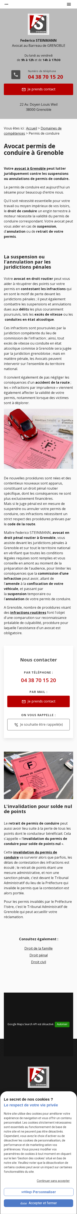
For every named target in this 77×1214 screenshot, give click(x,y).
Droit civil (38, 962)
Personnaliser (44, 1192)
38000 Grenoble (39, 107)
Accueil (31, 128)
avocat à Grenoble (30, 168)
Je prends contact (38, 89)
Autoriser (62, 1024)
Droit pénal (39, 955)
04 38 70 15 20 (45, 76)
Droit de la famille (38, 948)
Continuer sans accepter (53, 1181)
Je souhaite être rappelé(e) (38, 724)
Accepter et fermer (42, 1203)
